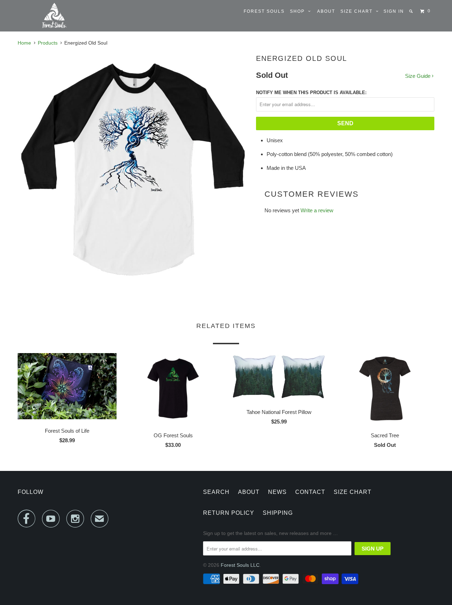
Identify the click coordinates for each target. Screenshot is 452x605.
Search (216, 492)
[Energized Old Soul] (133, 168)
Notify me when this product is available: (311, 92)
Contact (310, 492)
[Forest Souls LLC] (54, 16)
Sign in (393, 11)
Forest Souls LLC (240, 565)
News (277, 492)
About (326, 11)
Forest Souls (264, 11)
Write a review (317, 210)
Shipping (278, 513)
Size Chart (358, 11)
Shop (299, 11)
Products (48, 43)
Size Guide (418, 76)
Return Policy (228, 513)
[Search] (411, 11)
